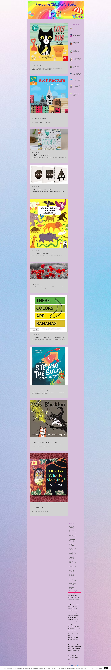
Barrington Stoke (71, 628)
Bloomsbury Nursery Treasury (73, 639)
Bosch (76, 646)
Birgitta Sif (76, 633)
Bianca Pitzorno (76, 632)
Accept (106, 668)
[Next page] (52, 518)
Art (77, 621)
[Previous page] (45, 518)
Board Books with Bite (72, 641)
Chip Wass (76, 657)
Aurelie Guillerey (74, 624)
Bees (75, 630)
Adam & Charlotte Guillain (72, 595)
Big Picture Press (71, 633)
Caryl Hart (70, 653)
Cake (78, 650)
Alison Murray (76, 601)
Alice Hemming (71, 599)
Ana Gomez (75, 608)
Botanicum (79, 646)
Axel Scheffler (76, 626)
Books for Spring (71, 646)
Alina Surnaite (76, 599)
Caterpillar (74, 653)
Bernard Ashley (70, 632)
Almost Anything (76, 604)
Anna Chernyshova (75, 613)
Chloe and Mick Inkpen (72, 661)
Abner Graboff (70, 593)
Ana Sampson (70, 610)
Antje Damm (70, 619)
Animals (69, 613)
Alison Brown (70, 601)
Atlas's (69, 624)
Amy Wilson (70, 608)
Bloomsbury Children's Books (73, 637)
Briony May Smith (71, 648)
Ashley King (74, 622)
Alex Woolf (77, 597)
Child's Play (79, 653)
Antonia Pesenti (75, 619)
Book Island (76, 644)
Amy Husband (75, 606)
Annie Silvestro (76, 615)
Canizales (69, 652)
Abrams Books (76, 593)
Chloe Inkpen (70, 659)
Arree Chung (74, 621)
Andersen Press (76, 611)
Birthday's (70, 635)
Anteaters (69, 617)
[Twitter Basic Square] (77, 666)
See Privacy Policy (89, 668)
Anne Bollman (70, 615)
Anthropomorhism (75, 617)
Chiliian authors (71, 657)
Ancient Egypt (76, 610)
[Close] (109, 668)
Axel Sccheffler (70, 626)
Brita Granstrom (77, 648)
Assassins (77, 622)
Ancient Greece (70, 611)
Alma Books (70, 604)
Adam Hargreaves (71, 597)
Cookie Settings (99, 668)
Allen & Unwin (70, 602)
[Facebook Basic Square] (72, 666)
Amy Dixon (70, 606)
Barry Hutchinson (77, 628)
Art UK (69, 622)
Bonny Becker (70, 644)
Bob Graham (70, 642)
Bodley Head (75, 642)
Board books (78, 641)
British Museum (71, 650)
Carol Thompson (75, 652)
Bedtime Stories (71, 630)
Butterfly (75, 650)
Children (69, 655)
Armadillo (70, 621)
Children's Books (74, 655)
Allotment (75, 602)
